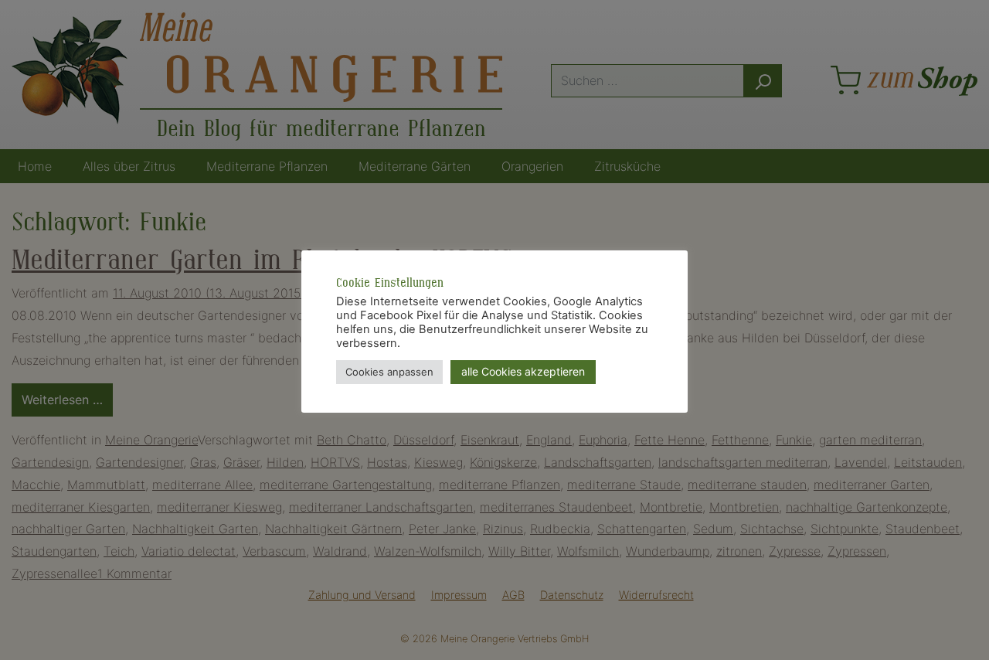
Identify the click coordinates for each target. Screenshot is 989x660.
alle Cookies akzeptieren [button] (523, 371)
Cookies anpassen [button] (389, 372)
